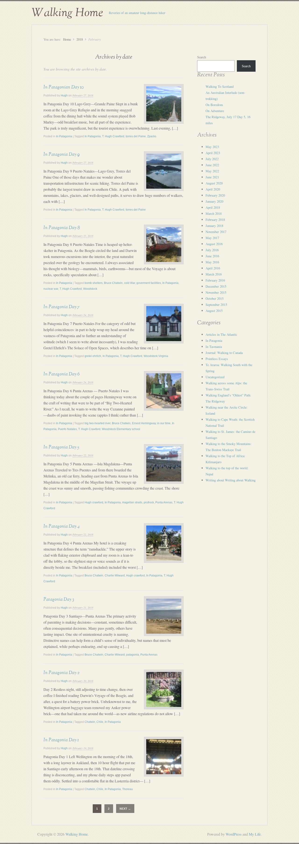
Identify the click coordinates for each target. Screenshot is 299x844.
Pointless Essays (217, 359)
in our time (164, 423)
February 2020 (215, 195)
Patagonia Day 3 (58, 599)
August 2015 (214, 310)
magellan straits (132, 502)
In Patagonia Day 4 (61, 526)
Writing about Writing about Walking (231, 480)
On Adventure (215, 111)
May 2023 (212, 147)
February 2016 (215, 280)
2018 (79, 39)
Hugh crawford (94, 502)
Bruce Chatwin (113, 283)
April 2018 (213, 207)
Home (67, 39)
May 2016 (212, 262)
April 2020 (213, 189)
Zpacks (151, 136)
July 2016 (212, 250)
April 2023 (213, 153)
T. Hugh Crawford (113, 136)
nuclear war (50, 288)
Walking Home (67, 13)
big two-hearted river (97, 423)
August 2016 (214, 244)
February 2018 (215, 219)
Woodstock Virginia (156, 356)
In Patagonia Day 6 (61, 374)
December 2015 (216, 286)
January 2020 (214, 201)
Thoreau (127, 789)
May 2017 (212, 238)
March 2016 (214, 274)
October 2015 (215, 298)
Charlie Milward (115, 575)
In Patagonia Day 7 (61, 306)
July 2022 (212, 159)
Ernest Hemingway (144, 423)
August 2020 (214, 183)
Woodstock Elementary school (121, 429)
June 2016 (212, 256)
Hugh (64, 95)
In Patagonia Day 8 (61, 227)
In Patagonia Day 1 (61, 740)
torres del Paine (136, 136)
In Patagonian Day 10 (63, 87)
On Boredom (214, 104)
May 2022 (212, 171)
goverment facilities (148, 283)
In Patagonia (64, 136)
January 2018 (214, 225)
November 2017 (216, 232)
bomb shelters (94, 283)
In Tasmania (214, 346)
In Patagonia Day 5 (61, 447)
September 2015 (216, 304)
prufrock (149, 502)
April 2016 (213, 268)
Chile (99, 722)
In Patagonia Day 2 (61, 672)
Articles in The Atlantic (221, 334)
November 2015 (216, 292)
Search (201, 57)
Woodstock (90, 288)
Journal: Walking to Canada (224, 352)
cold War (129, 283)
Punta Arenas (163, 502)
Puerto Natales (67, 429)
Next (125, 808)
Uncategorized (215, 377)
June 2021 (212, 177)
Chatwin (90, 722)
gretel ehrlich (93, 356)
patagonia (132, 654)
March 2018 (214, 213)
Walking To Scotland (220, 86)
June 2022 (212, 165)
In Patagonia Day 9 (61, 154)
